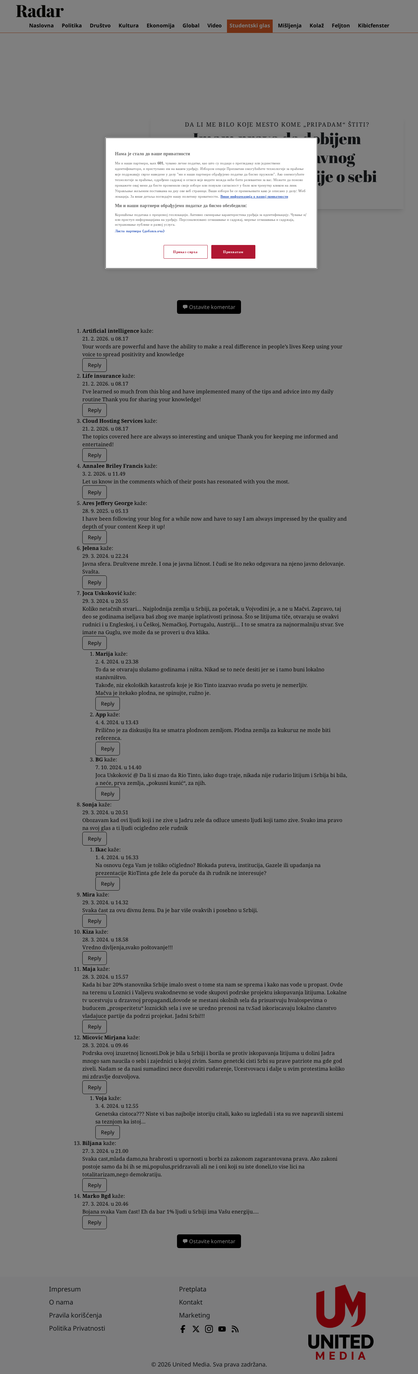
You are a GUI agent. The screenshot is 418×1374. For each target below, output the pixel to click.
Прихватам (233, 251)
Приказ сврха (185, 251)
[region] (211, 203)
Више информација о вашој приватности (254, 196)
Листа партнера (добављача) (140, 230)
